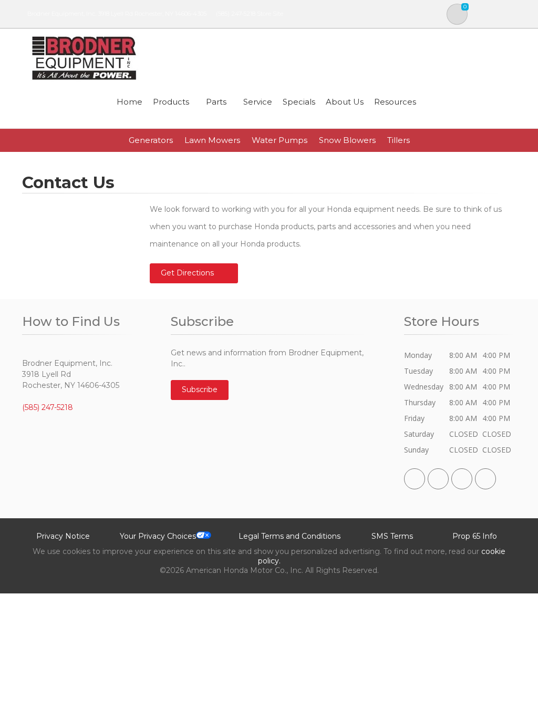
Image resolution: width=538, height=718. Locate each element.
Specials (299, 102)
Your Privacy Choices (158, 536)
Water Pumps (279, 140)
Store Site (270, 13)
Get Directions (187, 273)
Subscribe (200, 389)
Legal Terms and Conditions (289, 536)
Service (257, 102)
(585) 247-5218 (235, 13)
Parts (216, 102)
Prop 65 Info (474, 536)
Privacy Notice (63, 536)
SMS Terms (392, 536)
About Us (345, 102)
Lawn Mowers (212, 140)
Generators (151, 140)
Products (171, 102)
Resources (395, 102)
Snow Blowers (347, 140)
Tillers (398, 140)
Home (129, 102)
